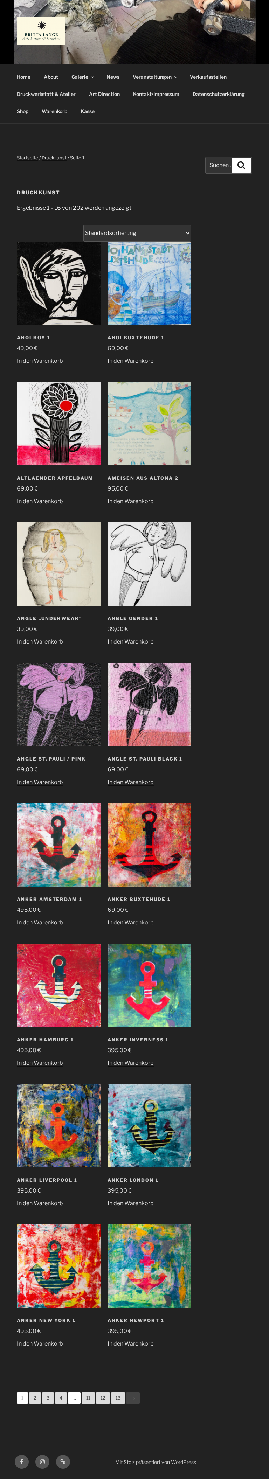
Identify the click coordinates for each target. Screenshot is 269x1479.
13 (118, 1398)
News (112, 77)
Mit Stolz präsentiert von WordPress (155, 1462)
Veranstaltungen (152, 77)
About (51, 77)
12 (103, 1398)
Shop (22, 111)
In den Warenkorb (40, 360)
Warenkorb (54, 111)
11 (88, 1398)
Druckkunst (54, 157)
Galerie (79, 77)
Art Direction (104, 94)
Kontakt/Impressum (156, 94)
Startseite (27, 157)
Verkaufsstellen (208, 77)
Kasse (88, 111)
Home (23, 77)
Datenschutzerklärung (219, 94)
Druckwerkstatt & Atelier (46, 94)
